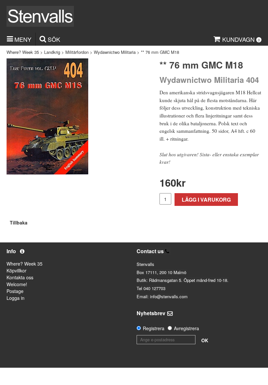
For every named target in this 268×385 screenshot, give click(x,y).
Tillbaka (18, 222)
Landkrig (52, 52)
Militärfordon (77, 52)
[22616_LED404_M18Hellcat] (47, 116)
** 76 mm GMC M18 (160, 52)
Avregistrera (186, 328)
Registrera (153, 328)
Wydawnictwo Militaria (115, 52)
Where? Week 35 (23, 52)
